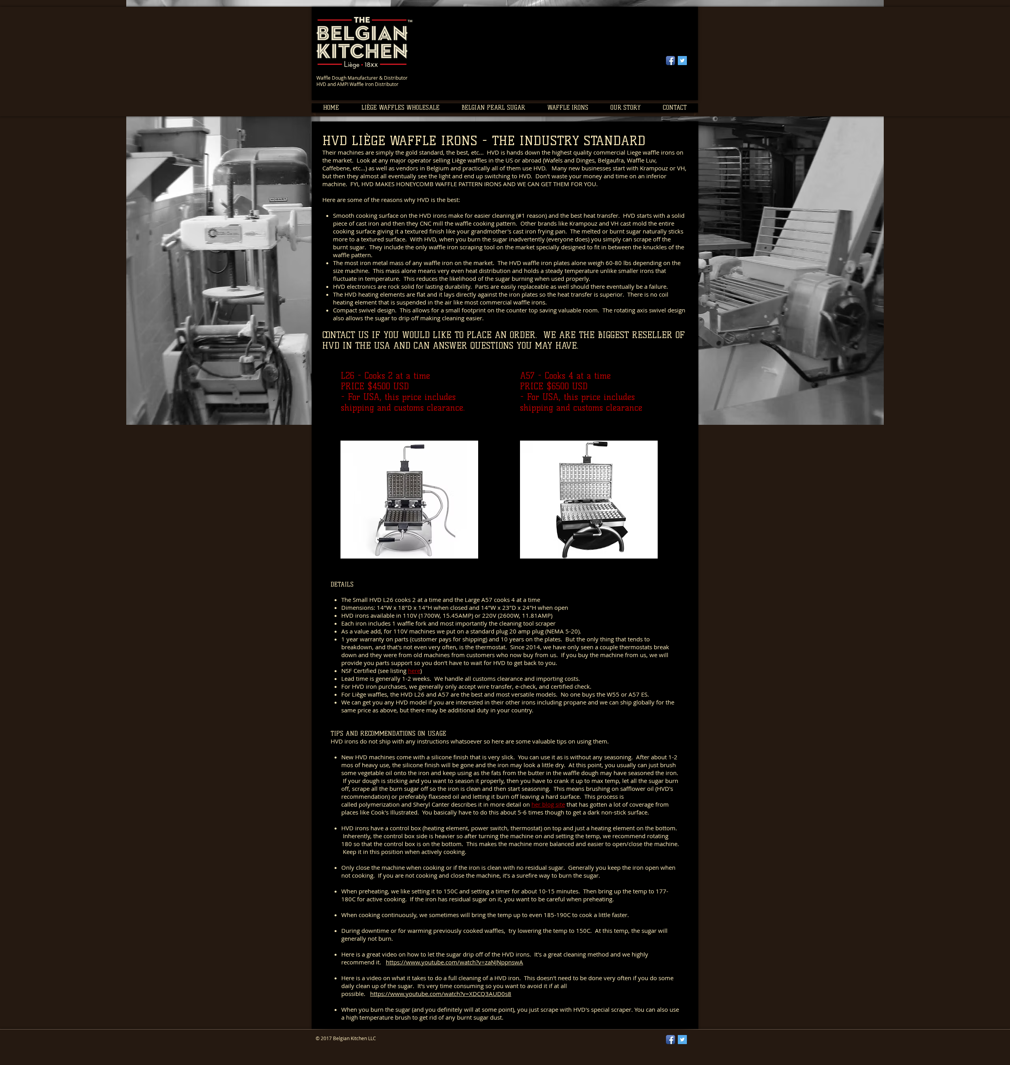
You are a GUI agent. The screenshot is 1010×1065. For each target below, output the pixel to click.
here (414, 670)
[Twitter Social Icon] (682, 60)
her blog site (548, 804)
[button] (400, 107)
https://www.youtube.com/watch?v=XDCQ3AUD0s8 (440, 994)
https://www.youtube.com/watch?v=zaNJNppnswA (454, 962)
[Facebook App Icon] (670, 60)
